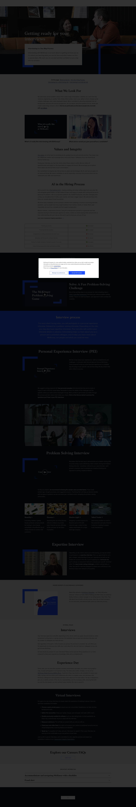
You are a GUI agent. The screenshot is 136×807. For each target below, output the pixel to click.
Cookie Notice (57, 266)
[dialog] (69, 268)
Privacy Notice (54, 268)
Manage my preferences (58, 273)
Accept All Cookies (77, 273)
